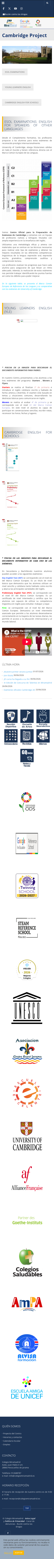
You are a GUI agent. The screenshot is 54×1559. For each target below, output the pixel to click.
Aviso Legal (30, 1518)
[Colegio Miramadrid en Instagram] (21, 8)
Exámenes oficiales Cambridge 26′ (19, 690)
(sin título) (8, 675)
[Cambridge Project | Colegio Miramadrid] (10, 24)
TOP (27, 1508)
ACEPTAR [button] (18, 1552)
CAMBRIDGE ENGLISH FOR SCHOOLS (21, 102)
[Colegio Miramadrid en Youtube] (15, 8)
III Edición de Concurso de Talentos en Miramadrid (28, 682)
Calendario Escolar (11, 1440)
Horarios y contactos (12, 1437)
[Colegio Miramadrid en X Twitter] (9, 8)
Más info (8, 1553)
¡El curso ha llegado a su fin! (17, 679)
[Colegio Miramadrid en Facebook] (3, 8)
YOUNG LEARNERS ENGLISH (18, 87)
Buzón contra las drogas (15, 14)
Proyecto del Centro (12, 1433)
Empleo (6, 1444)
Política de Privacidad (15, 1521)
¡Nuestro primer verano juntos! (18, 671)
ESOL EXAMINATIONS (15, 72)
